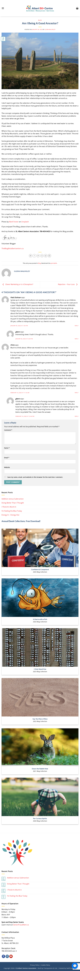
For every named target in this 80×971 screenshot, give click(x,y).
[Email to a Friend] (42, 255)
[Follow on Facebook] (3, 956)
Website (7, 467)
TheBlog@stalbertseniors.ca (13, 248)
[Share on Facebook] (34, 255)
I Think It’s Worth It (9, 507)
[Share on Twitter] (38, 255)
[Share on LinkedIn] (49, 255)
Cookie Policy (45, 965)
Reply (76, 325)
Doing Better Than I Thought (13, 503)
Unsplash (25, 222)
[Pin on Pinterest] (45, 255)
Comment (8, 430)
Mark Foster (13, 222)
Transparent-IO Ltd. (50, 968)
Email (6, 458)
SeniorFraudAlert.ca (21, 925)
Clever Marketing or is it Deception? (19, 284)
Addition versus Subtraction (13, 499)
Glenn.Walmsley (50, 29)
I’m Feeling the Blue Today (12, 511)
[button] (3, 8)
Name (7, 448)
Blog (40, 20)
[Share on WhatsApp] (30, 255)
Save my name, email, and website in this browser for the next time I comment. (35, 477)
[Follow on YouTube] (11, 956)
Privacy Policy (34, 965)
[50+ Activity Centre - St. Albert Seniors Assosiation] (40, 8)
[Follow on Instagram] (7, 956)
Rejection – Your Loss (66, 284)
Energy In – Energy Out (10, 515)
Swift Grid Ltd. (71, 968)
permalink (54, 263)
